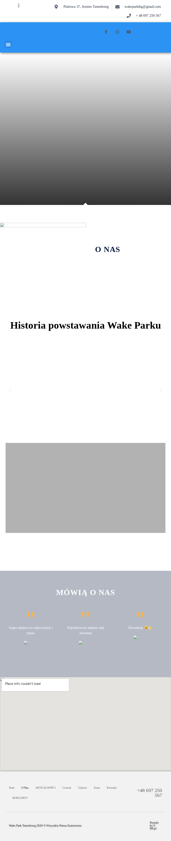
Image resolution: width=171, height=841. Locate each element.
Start (11, 787)
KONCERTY (20, 798)
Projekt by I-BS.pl (154, 825)
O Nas (24, 787)
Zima (97, 787)
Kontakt (112, 787)
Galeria (82, 787)
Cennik (66, 787)
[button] (8, 44)
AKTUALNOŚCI (45, 787)
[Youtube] (128, 31)
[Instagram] (117, 31)
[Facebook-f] (106, 31)
